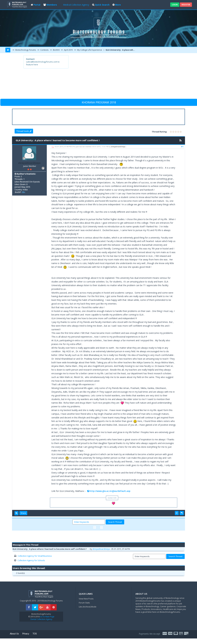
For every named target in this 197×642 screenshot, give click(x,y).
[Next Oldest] (94, 527)
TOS (35, 634)
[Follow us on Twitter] (35, 607)
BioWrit (56, 49)
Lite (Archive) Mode (87, 606)
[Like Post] (177, 513)
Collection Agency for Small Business (35, 555)
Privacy (25, 634)
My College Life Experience (89, 49)
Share (23, 513)
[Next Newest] (101, 527)
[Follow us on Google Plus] (41, 607)
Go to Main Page (47, 616)
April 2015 (68, 49)
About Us (14, 634)
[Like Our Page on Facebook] (29, 607)
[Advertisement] (121, 76)
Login (175, 4)
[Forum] (17, 4)
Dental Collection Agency (41, 619)
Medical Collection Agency (76, 4)
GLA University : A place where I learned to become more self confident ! (121, 49)
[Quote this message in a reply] (182, 513)
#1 (182, 146)
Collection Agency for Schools (31, 560)
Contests (44, 49)
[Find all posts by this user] (16, 513)
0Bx (23, 192)
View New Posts (86, 598)
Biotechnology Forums (25, 49)
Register (186, 4)
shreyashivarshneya (29, 162)
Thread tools (23, 131)
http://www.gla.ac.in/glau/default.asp (110, 491)
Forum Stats (84, 602)
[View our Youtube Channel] (47, 607)
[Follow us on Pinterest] (53, 607)
